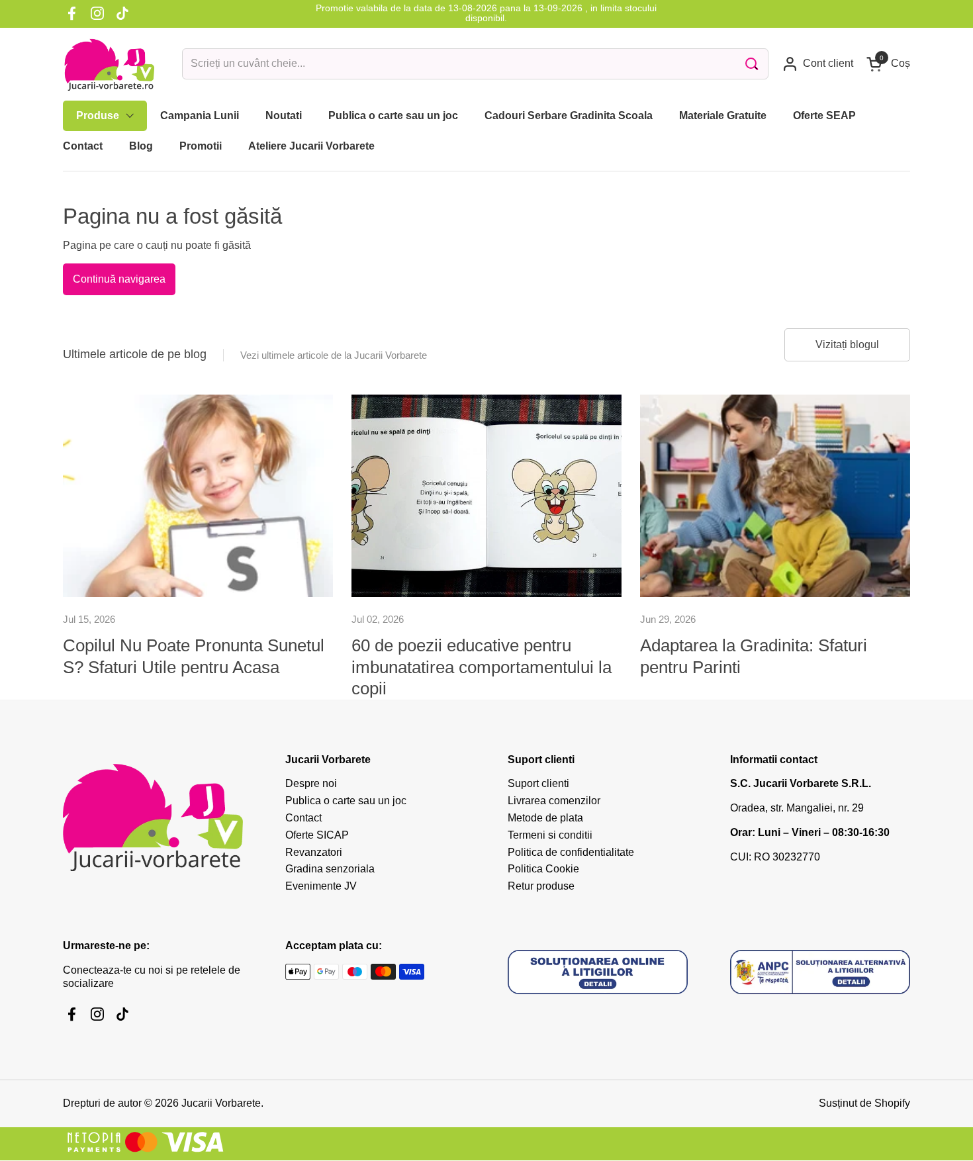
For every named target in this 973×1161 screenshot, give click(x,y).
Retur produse (541, 886)
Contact (303, 817)
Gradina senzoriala (330, 868)
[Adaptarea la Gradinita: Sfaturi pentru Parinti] (775, 496)
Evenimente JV (321, 886)
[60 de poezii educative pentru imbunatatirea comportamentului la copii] (486, 496)
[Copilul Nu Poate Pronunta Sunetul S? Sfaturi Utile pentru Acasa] (198, 496)
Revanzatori (313, 852)
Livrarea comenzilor (554, 800)
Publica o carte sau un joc (345, 800)
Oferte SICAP (317, 835)
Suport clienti (538, 783)
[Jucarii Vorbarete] (109, 64)
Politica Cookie (543, 868)
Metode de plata (545, 817)
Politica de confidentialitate (571, 852)
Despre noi (311, 783)
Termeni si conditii (550, 835)
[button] (888, 64)
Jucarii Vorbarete (221, 1103)
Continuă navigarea (119, 279)
